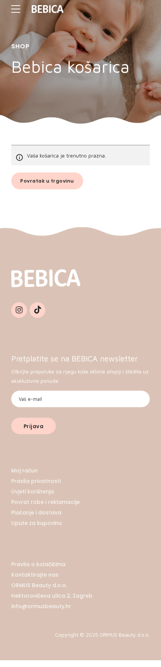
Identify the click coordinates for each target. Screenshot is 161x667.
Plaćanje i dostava (36, 512)
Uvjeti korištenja (32, 491)
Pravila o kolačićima (38, 564)
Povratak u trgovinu (47, 181)
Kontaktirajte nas (34, 575)
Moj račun (24, 470)
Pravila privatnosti (36, 481)
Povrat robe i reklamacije (45, 502)
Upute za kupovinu (36, 523)
